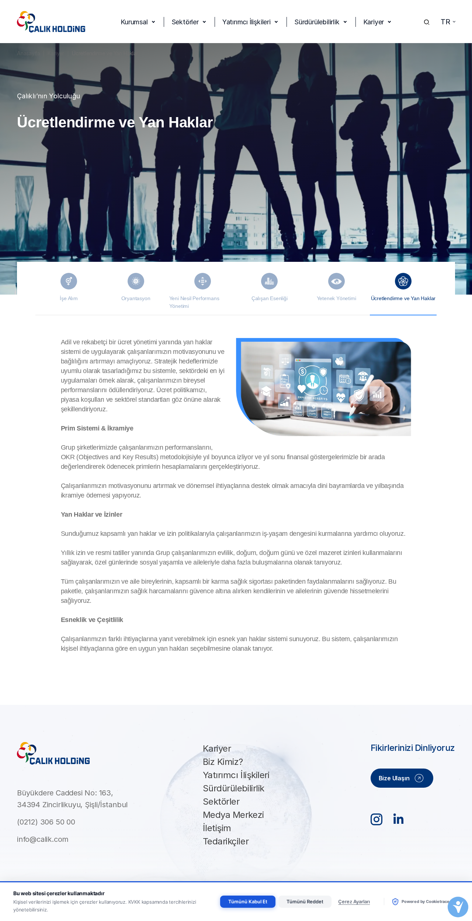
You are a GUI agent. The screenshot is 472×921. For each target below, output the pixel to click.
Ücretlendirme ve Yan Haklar (105, 53)
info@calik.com (43, 839)
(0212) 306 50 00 (46, 822)
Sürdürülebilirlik (317, 22)
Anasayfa (28, 53)
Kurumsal (134, 22)
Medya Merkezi (233, 814)
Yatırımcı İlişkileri (246, 22)
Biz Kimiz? (223, 761)
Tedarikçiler (226, 841)
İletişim (217, 828)
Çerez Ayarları (354, 901)
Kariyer (373, 22)
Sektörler (185, 22)
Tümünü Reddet (305, 901)
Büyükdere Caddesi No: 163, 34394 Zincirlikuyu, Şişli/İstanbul (72, 798)
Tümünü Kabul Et (247, 901)
